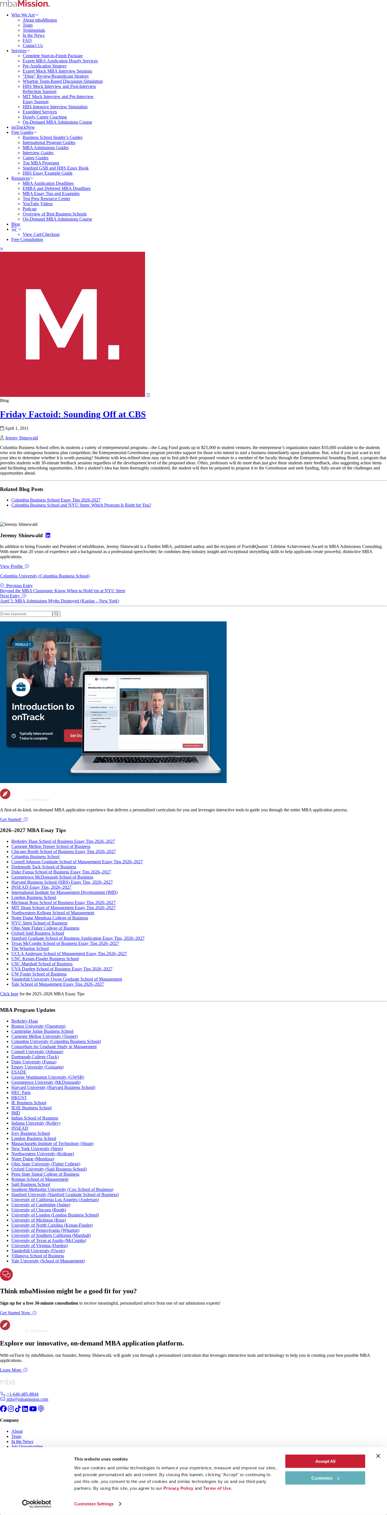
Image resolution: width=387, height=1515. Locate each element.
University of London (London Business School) (55, 1215)
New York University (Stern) (37, 1148)
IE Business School (28, 1102)
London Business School (33, 897)
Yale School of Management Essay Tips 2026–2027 (57, 984)
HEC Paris (21, 1092)
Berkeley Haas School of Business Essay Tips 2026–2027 (63, 841)
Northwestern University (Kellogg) (42, 1153)
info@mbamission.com (27, 1399)
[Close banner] (378, 1456)
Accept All (325, 1461)
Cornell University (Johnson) (37, 1051)
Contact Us (33, 45)
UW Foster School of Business (39, 974)
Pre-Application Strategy (45, 66)
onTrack (23, 127)
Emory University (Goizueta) (37, 1067)
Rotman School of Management (39, 1179)
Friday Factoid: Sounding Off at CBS (73, 414)
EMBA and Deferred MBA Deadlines (57, 188)
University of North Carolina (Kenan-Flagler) (52, 1225)
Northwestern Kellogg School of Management (52, 912)
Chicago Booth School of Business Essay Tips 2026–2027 (63, 851)
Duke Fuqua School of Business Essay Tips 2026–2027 (61, 871)
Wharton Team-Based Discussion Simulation (63, 81)
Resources (20, 178)
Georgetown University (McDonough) (45, 1082)
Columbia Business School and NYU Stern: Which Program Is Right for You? (81, 505)
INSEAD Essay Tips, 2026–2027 (41, 887)
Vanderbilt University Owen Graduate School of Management (66, 979)
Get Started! (11, 819)
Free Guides (22, 132)
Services (18, 50)
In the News (33, 35)
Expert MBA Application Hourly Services (60, 60)
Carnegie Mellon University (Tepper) (44, 1036)
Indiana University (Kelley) (35, 1123)
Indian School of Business (34, 1118)
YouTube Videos (38, 203)
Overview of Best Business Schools (55, 213)
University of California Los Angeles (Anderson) (55, 1199)
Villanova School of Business (37, 1255)
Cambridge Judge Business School (42, 1031)
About (17, 1431)
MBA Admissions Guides (46, 147)
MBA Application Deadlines (48, 183)
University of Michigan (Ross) (38, 1220)
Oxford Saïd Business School (37, 933)
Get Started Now (15, 1312)
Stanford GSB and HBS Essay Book (56, 168)
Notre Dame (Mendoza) (32, 1158)
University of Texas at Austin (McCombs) (48, 1240)
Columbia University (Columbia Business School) (45, 576)
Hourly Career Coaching (45, 117)
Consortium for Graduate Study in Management (54, 1046)
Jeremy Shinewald (21, 437)
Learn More (10, 1370)
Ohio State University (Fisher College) (45, 1163)
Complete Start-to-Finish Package (53, 55)
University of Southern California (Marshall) (51, 1235)
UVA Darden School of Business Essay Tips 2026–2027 (61, 968)
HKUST (19, 1097)
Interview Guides (38, 152)
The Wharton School (30, 948)
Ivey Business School (30, 1133)
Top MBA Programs (41, 162)
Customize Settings (94, 1503)
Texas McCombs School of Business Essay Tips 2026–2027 (65, 943)
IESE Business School (31, 1107)
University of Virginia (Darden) (39, 1245)
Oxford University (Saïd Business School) (49, 1169)
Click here (9, 993)
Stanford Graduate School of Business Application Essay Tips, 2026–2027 (77, 938)
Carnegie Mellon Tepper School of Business (50, 846)
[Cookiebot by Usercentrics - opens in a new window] (36, 1504)
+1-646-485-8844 (22, 1394)
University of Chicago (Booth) (38, 1209)
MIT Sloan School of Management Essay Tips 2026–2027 (63, 907)
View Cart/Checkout (41, 234)
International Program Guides (49, 142)
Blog (15, 224)
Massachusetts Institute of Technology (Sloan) (52, 1143)
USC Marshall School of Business (42, 963)
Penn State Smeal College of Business (45, 1174)
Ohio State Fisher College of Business (45, 928)
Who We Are (23, 14)
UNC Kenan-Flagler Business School (45, 958)
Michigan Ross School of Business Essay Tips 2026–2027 (63, 902)
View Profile (11, 566)
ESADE (18, 1072)
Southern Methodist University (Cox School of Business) (62, 1189)
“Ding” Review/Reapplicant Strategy (56, 76)
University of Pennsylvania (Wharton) (45, 1230)
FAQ (27, 40)
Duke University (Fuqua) (33, 1061)
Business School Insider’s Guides (52, 137)
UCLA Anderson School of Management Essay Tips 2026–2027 (69, 953)
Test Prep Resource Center (46, 198)
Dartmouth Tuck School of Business (43, 866)
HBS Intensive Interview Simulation (55, 106)
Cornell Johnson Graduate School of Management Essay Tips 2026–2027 (77, 861)
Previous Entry (62, 588)
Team (28, 25)
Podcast (30, 208)
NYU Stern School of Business (39, 923)
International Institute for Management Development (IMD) (64, 892)
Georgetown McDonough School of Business (52, 877)
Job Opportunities (27, 1446)
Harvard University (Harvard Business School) (53, 1087)
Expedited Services (40, 111)
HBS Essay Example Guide (48, 173)
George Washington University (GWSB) (47, 1077)
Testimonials (34, 30)
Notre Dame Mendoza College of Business (49, 917)
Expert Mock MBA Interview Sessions (57, 71)
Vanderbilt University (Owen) (38, 1250)
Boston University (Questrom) (38, 1026)
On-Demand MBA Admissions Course (57, 122)
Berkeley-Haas (24, 1021)
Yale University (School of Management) (48, 1260)
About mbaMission (40, 20)
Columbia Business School (35, 856)
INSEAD (19, 1128)
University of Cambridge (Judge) (40, 1204)
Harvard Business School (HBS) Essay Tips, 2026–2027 (62, 882)
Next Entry (59, 598)
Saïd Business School (30, 1184)
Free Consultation (27, 239)
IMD (15, 1112)
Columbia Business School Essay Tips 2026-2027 (56, 500)
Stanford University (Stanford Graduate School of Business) (65, 1194)
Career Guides (35, 157)
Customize (322, 1477)
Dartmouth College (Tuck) (35, 1056)
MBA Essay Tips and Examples (51, 193)
